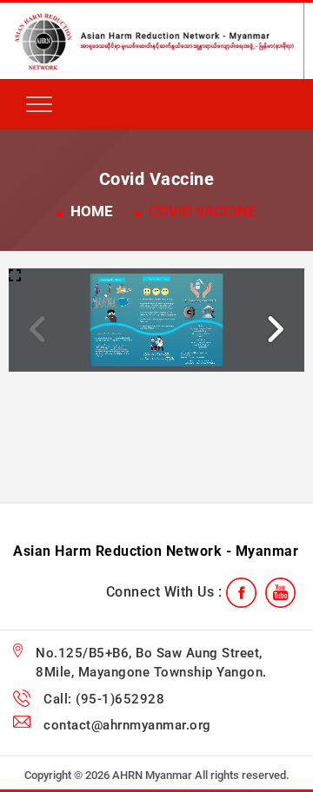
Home (91, 211)
